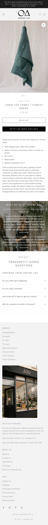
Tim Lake (5, 344)
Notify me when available (24, 129)
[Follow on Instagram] (9, 507)
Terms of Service (8, 493)
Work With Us (7, 462)
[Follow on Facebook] (3, 507)
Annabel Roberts (8, 332)
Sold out (24, 120)
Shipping (5, 485)
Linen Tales (24, 101)
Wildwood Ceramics (9, 348)
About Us (5, 454)
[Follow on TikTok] (22, 507)
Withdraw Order (8, 500)
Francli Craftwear (8, 359)
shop (12, 224)
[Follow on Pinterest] (15, 507)
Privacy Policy (7, 496)
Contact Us (6, 481)
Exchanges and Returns (11, 489)
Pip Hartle (6, 336)
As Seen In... (7, 458)
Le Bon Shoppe (8, 356)
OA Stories (6, 466)
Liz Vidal (5, 340)
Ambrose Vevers (8, 352)
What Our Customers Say (12, 470)
